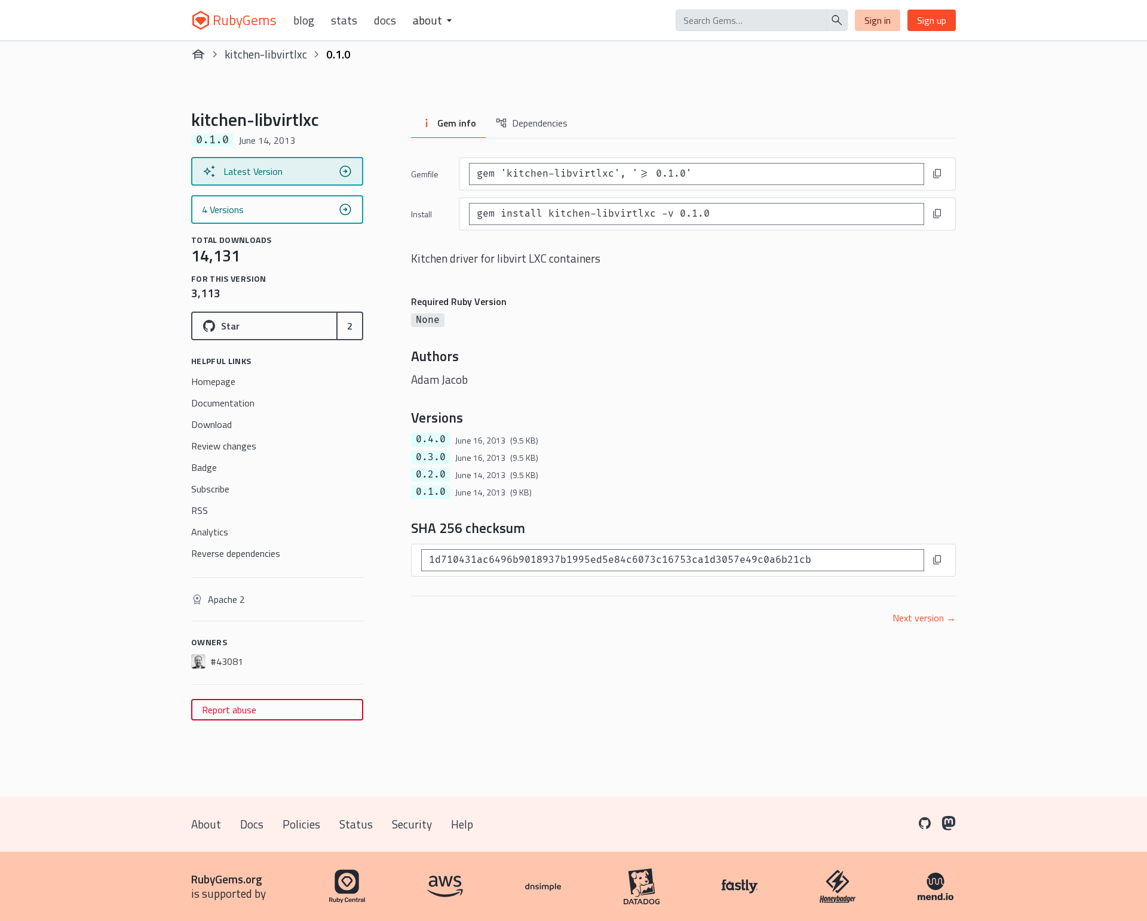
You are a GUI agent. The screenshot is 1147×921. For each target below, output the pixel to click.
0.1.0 (431, 492)
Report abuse (229, 710)
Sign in (877, 20)
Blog (303, 20)
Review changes (223, 446)
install (421, 214)
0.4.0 (431, 439)
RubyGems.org (226, 879)
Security (412, 824)
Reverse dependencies (235, 553)
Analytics (209, 532)
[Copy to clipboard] (937, 173)
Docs (385, 20)
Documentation (222, 403)
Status (356, 824)
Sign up (931, 20)
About (206, 824)
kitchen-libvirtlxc (266, 54)
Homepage (213, 381)
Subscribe (210, 489)
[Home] (198, 54)
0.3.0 (431, 457)
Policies (301, 824)
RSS (199, 510)
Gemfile (424, 174)
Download (211, 424)
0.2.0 (431, 474)
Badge (204, 467)
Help (462, 824)
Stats (344, 20)
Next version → (924, 618)
